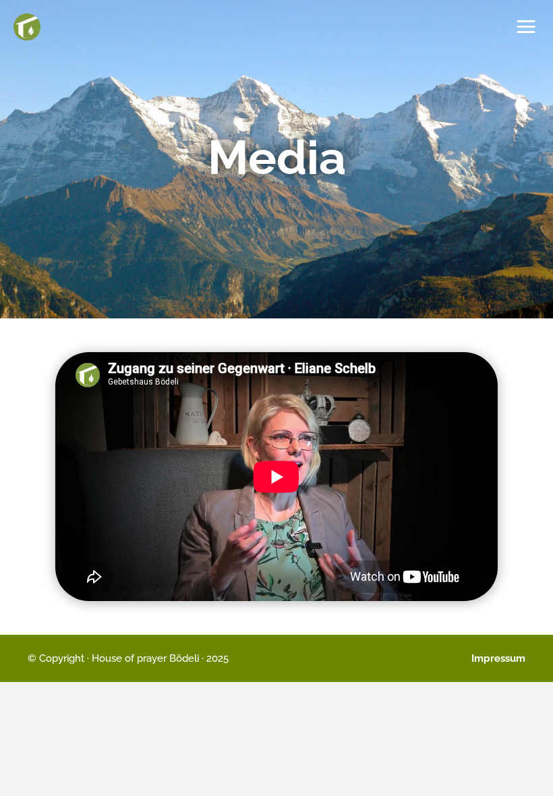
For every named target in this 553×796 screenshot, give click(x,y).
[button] (526, 27)
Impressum (498, 658)
